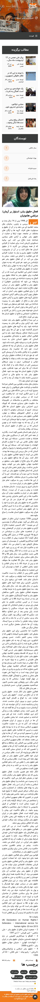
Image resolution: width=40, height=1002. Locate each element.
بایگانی (14, 6)
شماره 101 (14, 972)
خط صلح (24, 972)
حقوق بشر (33, 972)
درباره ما (8, 6)
